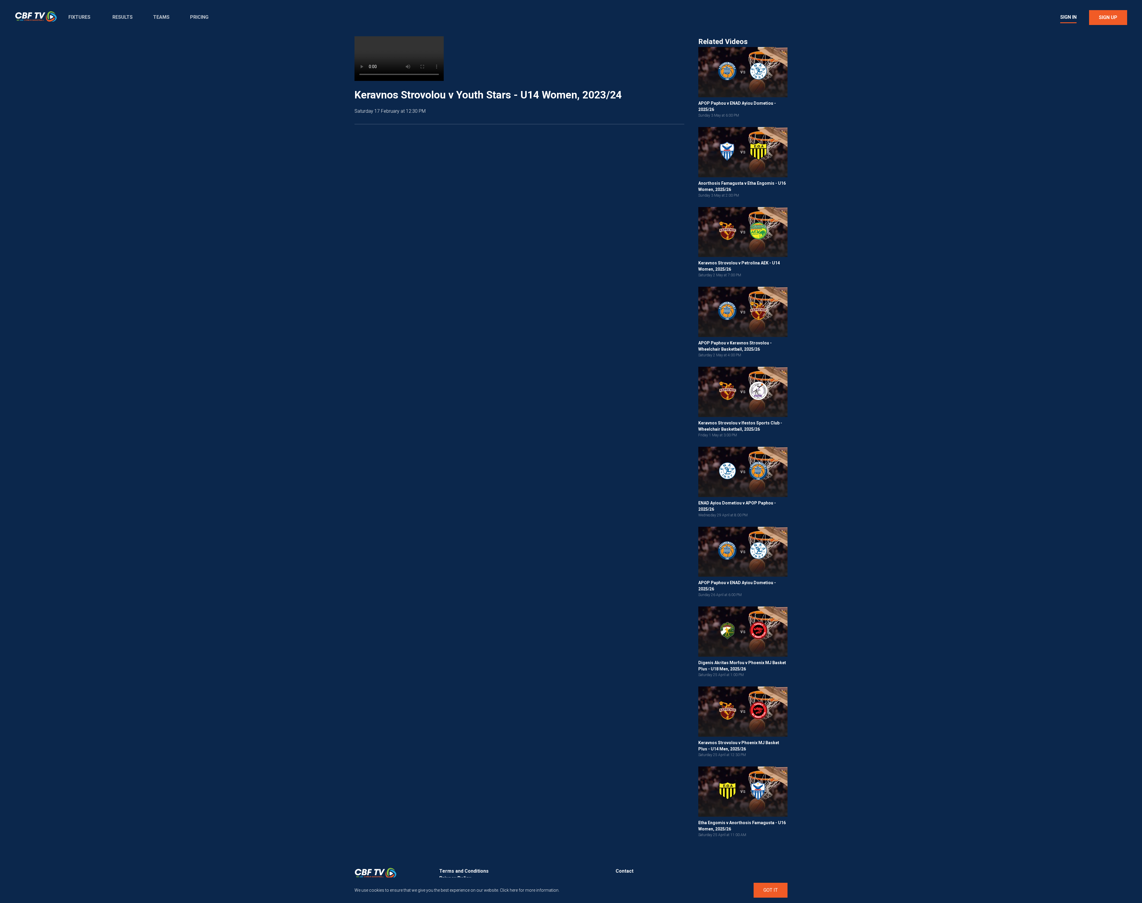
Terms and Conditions (464, 871)
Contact (624, 871)
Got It (770, 890)
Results (122, 17)
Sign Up (1108, 17)
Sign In (1068, 17)
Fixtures (79, 17)
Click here (509, 890)
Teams (161, 17)
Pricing (199, 17)
